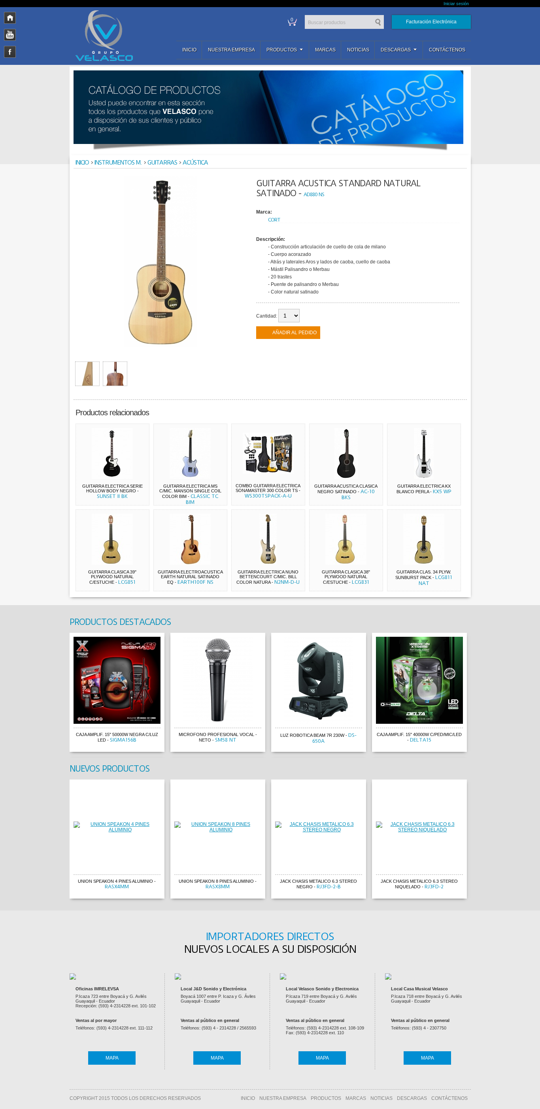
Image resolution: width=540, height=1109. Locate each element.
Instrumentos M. (118, 162)
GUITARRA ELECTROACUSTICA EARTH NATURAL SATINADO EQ (190, 577)
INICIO (248, 1098)
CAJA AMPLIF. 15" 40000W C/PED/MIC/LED (419, 734)
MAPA (112, 1058)
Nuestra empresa (231, 50)
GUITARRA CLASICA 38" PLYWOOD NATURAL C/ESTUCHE (346, 577)
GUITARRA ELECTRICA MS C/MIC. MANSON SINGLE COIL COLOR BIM (190, 491)
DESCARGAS (412, 1098)
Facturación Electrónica (431, 22)
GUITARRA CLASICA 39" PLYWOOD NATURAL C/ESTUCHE (112, 577)
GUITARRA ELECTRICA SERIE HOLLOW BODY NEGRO (112, 488)
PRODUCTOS (326, 1098)
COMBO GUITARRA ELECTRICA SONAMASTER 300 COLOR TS (268, 488)
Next (478, 693)
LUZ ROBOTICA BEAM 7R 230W (312, 735)
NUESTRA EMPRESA (282, 1098)
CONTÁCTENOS (449, 1098)
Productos (281, 50)
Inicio (189, 50)
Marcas (325, 50)
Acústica (195, 162)
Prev (62, 693)
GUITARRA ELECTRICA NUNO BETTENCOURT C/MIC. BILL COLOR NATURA (267, 577)
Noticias (358, 50)
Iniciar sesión (456, 3)
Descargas (396, 50)
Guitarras (162, 162)
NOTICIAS (381, 1098)
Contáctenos (447, 50)
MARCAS (356, 1098)
